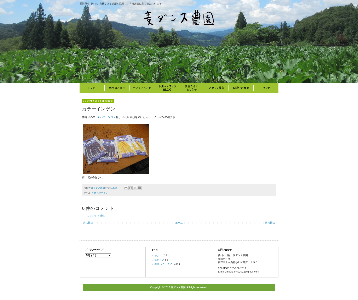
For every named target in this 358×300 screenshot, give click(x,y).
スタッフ (216, 88)
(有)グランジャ (107, 117)
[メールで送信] (126, 188)
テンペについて (141, 88)
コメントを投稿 (96, 215)
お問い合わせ (241, 88)
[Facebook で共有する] (140, 188)
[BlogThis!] (130, 188)
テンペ (159, 255)
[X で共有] (135, 188)
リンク (266, 88)
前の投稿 (270, 222)
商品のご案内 (116, 88)
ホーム (179, 222)
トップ (92, 88)
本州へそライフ (166, 88)
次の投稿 (88, 222)
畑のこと (191, 88)
